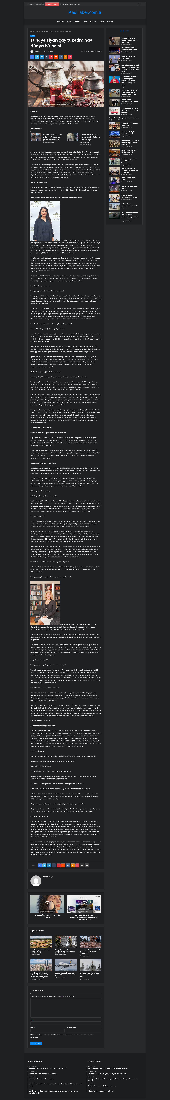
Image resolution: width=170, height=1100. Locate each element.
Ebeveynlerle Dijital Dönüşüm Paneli (128, 133)
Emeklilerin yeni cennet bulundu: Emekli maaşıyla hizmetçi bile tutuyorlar (39, 975)
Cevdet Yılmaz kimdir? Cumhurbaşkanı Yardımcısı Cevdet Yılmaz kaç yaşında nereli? (129, 81)
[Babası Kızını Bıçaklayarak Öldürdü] (114, 206)
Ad (31, 1020)
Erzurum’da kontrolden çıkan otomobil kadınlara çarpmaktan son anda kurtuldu (129, 216)
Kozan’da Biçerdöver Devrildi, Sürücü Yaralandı (129, 161)
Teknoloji (93, 21)
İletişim (110, 21)
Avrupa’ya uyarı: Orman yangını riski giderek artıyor (65, 951)
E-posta (33, 1027)
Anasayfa (60, 21)
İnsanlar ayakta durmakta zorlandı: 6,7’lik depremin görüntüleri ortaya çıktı (52, 137)
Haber (69, 21)
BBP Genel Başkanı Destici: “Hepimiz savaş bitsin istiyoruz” (129, 170)
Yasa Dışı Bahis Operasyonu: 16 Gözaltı (129, 101)
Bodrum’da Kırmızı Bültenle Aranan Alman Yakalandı (129, 40)
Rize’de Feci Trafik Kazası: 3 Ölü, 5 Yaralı (129, 49)
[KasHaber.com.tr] (85, 12)
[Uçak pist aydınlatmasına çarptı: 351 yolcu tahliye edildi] (66, 965)
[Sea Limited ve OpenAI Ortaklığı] (114, 189)
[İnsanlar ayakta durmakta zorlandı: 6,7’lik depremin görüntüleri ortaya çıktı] (36, 137)
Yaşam (102, 21)
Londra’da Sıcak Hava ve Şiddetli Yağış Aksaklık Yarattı (130, 143)
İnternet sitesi (71, 1027)
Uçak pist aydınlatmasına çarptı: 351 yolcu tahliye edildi (65, 974)
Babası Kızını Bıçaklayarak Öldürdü (129, 205)
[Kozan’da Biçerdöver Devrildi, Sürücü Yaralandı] (114, 161)
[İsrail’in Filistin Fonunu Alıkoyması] (114, 59)
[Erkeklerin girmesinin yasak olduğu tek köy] (41, 942)
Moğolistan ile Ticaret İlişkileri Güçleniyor (129, 151)
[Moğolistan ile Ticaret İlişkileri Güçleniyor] (114, 152)
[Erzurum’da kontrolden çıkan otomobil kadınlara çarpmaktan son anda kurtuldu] (114, 215)
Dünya (41, 31)
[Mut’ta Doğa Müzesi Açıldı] (114, 180)
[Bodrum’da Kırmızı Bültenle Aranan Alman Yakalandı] (114, 41)
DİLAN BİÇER (37, 51)
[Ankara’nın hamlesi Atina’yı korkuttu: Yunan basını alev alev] (90, 965)
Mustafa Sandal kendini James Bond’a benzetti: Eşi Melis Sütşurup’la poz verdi (84, 4)
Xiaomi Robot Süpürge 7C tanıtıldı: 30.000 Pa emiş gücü (129, 110)
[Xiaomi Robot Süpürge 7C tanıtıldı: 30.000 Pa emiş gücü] (114, 111)
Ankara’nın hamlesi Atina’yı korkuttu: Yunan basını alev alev (89, 975)
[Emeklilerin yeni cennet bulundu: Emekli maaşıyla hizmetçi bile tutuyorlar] (41, 965)
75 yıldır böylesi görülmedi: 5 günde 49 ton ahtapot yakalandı (90, 952)
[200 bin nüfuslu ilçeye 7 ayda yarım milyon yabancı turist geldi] (114, 93)
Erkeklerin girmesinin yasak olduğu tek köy (40, 951)
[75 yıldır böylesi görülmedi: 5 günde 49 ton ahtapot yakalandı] (90, 942)
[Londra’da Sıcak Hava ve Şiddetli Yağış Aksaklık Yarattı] (114, 143)
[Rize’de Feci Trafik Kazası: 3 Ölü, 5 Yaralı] (114, 50)
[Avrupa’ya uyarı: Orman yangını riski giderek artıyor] (66, 942)
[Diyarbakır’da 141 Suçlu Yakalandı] (114, 125)
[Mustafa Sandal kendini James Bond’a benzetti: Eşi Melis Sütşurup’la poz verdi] (114, 67)
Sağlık (85, 21)
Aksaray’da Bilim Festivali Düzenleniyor (129, 196)
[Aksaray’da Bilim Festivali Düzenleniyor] (114, 198)
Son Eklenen (124, 31)
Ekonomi (77, 21)
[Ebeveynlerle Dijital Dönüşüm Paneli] (114, 134)
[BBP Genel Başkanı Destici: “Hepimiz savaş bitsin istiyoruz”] (114, 171)
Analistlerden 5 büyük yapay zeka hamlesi (124, 118)
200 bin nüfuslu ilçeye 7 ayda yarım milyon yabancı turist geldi (129, 92)
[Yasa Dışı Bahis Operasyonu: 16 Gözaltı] (114, 102)
